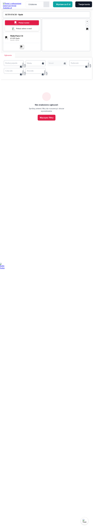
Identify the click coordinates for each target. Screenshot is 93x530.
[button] (36, 63)
